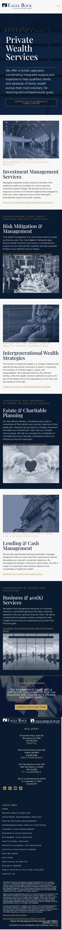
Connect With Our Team (31, 707)
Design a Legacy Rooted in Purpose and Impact (25, 444)
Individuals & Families (15, 862)
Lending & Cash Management (18, 829)
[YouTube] (15, 788)
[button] (31, 102)
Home (5, 809)
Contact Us (8, 874)
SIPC (9, 883)
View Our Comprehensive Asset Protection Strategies (27, 254)
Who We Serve (10, 854)
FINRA (5, 883)
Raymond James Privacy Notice (15, 915)
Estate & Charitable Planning (19, 849)
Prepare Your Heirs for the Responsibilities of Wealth (27, 387)
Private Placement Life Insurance (21, 845)
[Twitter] (20, 788)
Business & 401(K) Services (17, 833)
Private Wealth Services (16, 813)
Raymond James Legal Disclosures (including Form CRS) (24, 919)
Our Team (7, 858)
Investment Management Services (22, 817)
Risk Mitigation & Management (19, 821)
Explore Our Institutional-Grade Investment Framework (28, 202)
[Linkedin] (4, 788)
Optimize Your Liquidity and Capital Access (22, 574)
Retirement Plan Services (17, 837)
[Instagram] (10, 788)
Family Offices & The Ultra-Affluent (23, 870)
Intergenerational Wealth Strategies (24, 825)
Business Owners (12, 866)
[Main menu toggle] (58, 6)
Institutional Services (15, 841)
